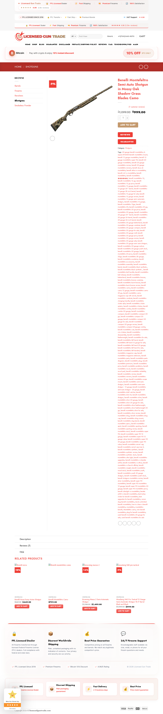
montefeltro (130, 507)
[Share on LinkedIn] (138, 523)
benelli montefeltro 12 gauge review (131, 195)
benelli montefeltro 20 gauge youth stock (132, 248)
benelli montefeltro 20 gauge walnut (131, 246)
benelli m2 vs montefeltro (127, 173)
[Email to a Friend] (129, 523)
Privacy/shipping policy (84, 44)
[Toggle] (17, 539)
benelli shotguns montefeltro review (130, 478)
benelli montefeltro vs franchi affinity (133, 463)
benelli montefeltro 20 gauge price (130, 234)
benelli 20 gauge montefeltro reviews (131, 166)
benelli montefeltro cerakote (130, 296)
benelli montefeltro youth (135, 470)
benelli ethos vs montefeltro (136, 170)
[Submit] (100, 36)
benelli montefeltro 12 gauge (129, 184)
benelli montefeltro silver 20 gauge (132, 398)
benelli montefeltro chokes (133, 306)
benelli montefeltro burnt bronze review (132, 283)
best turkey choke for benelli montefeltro (132, 495)
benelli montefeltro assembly (129, 263)
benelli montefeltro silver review (129, 413)
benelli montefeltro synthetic (128, 449)
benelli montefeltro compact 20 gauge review (130, 322)
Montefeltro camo (130, 509)
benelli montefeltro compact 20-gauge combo (131, 325)
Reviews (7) (25, 545)
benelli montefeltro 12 (136, 178)
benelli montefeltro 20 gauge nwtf (131, 231)
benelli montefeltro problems (132, 366)
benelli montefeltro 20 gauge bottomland (130, 221)
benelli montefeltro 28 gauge (133, 256)
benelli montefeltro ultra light (130, 456)
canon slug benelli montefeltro (132, 500)
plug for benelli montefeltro (136, 512)
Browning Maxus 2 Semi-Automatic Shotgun (95, 600)
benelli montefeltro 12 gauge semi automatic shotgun (131, 199)
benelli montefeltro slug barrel (128, 421)
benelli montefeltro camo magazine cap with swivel (129, 294)
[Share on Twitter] (125, 523)
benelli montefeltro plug (133, 361)
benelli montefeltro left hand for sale (130, 348)
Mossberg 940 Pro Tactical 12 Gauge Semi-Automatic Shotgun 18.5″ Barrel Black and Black (130, 601)
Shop (34, 44)
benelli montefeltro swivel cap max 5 (131, 447)
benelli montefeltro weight (131, 466)
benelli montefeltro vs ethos (132, 462)
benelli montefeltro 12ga (126, 204)
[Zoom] (52, 138)
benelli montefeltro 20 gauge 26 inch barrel (132, 218)
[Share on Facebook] (120, 523)
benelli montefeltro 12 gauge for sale (129, 192)
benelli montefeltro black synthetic (135, 267)
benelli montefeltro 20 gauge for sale (132, 229)
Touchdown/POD (122, 44)
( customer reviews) (137, 106)
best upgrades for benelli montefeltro (130, 497)
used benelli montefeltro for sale (132, 517)
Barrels (18, 85)
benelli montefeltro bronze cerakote (130, 280)
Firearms (18, 90)
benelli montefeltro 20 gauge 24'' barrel (132, 213)
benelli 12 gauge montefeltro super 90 (132, 158)
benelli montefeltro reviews (130, 375)
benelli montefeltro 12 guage (134, 202)
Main (135, 44)
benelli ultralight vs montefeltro (128, 491)
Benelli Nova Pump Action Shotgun (28, 599)
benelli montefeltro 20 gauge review (130, 236)
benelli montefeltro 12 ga (127, 181)
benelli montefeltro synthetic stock (130, 453)
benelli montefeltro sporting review (132, 427)
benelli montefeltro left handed (129, 350)
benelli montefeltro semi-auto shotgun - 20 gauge (132, 388)
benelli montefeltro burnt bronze (129, 282)
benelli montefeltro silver (132, 397)
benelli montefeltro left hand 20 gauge (131, 345)
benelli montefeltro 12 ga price (129, 182)
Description (25, 539)
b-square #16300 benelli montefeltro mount (132, 153)
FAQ (110, 44)
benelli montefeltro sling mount (132, 418)
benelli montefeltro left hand (128, 340)
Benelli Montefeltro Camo (58, 599)
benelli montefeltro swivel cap (133, 444)
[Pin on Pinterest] (134, 523)
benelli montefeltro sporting (131, 426)
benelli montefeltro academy (128, 259)
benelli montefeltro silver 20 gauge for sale (130, 401)
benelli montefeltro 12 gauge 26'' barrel (132, 187)
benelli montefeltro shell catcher (131, 390)
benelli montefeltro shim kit (129, 393)
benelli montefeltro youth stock (135, 475)
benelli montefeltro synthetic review (130, 450)
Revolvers (19, 95)
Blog (41, 44)
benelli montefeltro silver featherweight (131, 405)
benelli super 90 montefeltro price (135, 488)
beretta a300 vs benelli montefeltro (131, 492)
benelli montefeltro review (127, 374)
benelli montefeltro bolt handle (133, 270)
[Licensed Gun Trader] (40, 36)
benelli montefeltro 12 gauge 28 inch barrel (132, 189)
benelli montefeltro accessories (131, 260)
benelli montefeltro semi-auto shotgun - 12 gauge (131, 385)
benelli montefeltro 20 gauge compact (132, 226)
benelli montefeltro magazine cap (131, 351)
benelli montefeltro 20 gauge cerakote (133, 223)
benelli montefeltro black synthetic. (130, 269)
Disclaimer (64, 44)
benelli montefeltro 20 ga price (129, 209)
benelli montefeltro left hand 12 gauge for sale (131, 341)
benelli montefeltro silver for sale (132, 410)
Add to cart (127, 124)
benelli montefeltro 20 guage (128, 251)
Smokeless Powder (23, 105)
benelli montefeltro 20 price (131, 252)
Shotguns (32, 66)
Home (27, 44)
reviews (103, 44)
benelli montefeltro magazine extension (130, 354)
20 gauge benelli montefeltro (132, 152)
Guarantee (51, 44)
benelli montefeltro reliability (136, 371)
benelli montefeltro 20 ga (138, 207)
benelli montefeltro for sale (137, 337)
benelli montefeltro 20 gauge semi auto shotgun (132, 242)
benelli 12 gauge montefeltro (128, 157)
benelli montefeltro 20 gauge (132, 210)
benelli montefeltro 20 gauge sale (131, 239)
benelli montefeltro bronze (136, 277)
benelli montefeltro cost (126, 329)
